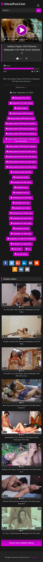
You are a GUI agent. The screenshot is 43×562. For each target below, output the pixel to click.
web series (17, 249)
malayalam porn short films (22, 197)
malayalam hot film (22, 177)
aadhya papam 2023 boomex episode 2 (22, 128)
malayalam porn (22, 187)
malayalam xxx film (22, 228)
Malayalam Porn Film (22, 98)
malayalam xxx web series (22, 244)
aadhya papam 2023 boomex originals (22, 146)
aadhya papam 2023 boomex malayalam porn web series (22, 140)
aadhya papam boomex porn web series (22, 156)
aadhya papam (22, 108)
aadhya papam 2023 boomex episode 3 (22, 134)
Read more (20, 87)
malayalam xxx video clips (22, 233)
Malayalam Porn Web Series (22, 103)
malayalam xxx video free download (21, 238)
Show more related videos (21, 543)
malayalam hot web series (22, 182)
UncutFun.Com (14, 4)
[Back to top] (36, 555)
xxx (29, 249)
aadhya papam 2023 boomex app (22, 118)
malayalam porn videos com (22, 213)
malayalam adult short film (22, 172)
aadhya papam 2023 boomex (22, 113)
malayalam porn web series (22, 218)
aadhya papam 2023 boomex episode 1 (22, 123)
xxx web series (22, 254)
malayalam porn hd (22, 192)
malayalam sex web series (22, 223)
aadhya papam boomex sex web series (22, 162)
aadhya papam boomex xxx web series (22, 167)
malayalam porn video (22, 208)
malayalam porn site (22, 203)
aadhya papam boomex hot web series (22, 151)
